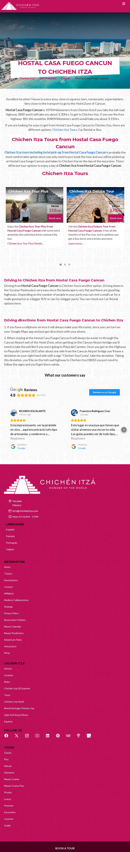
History (8, 668)
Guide (7, 825)
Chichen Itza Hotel (14, 701)
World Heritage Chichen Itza (19, 708)
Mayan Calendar (12, 626)
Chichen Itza (27, 78)
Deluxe (8, 765)
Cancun (65, 78)
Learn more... (22, 243)
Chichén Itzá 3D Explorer (17, 688)
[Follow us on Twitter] (18, 737)
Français (10, 536)
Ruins (7, 681)
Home (7, 567)
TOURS (9, 747)
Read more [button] (17, 438)
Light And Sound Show (16, 714)
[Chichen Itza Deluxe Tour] (42, 205)
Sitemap (8, 606)
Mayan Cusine (11, 779)
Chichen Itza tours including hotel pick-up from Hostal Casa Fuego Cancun (55, 152)
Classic (8, 752)
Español (10, 529)
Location (8, 675)
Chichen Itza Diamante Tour (102, 191)
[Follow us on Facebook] (8, 737)
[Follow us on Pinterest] (60, 737)
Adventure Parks (13, 639)
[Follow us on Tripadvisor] (70, 737)
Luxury (7, 799)
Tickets (8, 573)
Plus (6, 759)
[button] (6, 429)
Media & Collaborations (16, 600)
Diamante (9, 772)
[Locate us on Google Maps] (80, 737)
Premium (8, 805)
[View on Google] (13, 412)
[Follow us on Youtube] (39, 737)
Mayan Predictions (14, 633)
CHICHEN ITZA (14, 663)
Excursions (10, 812)
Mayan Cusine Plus (14, 785)
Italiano (10, 549)
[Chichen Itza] (20, 6)
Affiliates (9, 593)
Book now (63, 218)
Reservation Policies (15, 619)
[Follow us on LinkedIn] (49, 737)
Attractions (10, 646)
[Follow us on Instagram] (29, 737)
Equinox (8, 721)
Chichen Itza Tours (64, 129)
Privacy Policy (11, 613)
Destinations (48, 78)
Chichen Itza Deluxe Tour (38, 191)
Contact (8, 586)
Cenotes (8, 818)
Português (11, 542)
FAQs (7, 653)
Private (8, 792)
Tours (7, 695)
